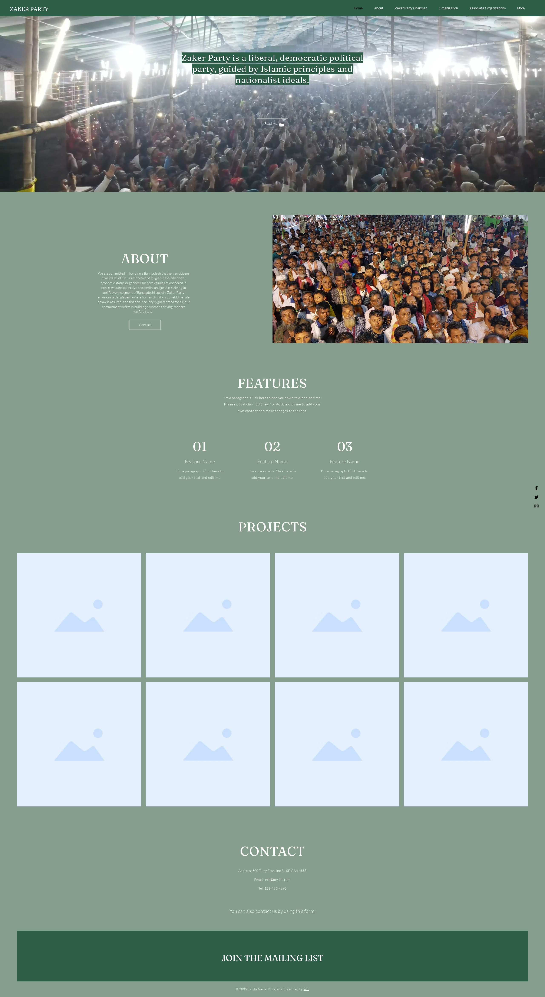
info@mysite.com (277, 879)
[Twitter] (536, 497)
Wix (306, 989)
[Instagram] (536, 506)
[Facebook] (536, 488)
